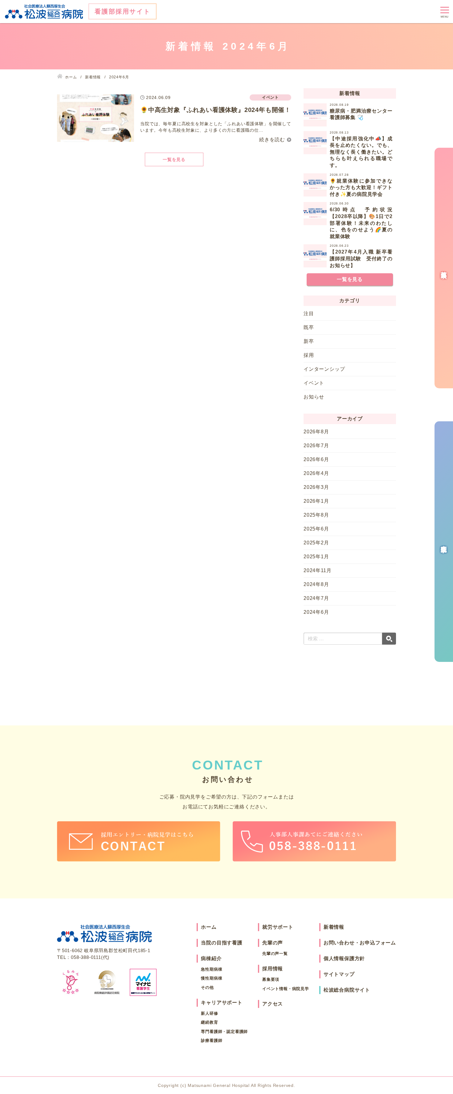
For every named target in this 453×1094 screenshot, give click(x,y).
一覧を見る (174, 159)
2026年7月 (316, 445)
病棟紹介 (211, 958)
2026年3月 (316, 487)
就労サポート (277, 927)
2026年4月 (316, 473)
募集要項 (270, 979)
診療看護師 (211, 1040)
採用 (309, 355)
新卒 (309, 341)
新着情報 (334, 927)
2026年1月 (316, 501)
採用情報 (272, 968)
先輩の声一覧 (275, 953)
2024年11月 (317, 570)
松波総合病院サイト (347, 990)
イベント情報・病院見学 (285, 988)
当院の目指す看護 (221, 942)
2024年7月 (316, 598)
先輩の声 (272, 942)
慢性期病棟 (211, 978)
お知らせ (314, 396)
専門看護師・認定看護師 (224, 1031)
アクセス (272, 1003)
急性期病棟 (211, 969)
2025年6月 (316, 528)
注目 (309, 313)
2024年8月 (316, 584)
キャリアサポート (221, 1002)
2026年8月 (316, 431)
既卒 (309, 327)
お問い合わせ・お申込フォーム (360, 942)
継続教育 (209, 1022)
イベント (314, 383)
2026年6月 (316, 459)
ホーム (208, 927)
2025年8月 (316, 515)
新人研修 (209, 1013)
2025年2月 (316, 542)
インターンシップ (324, 369)
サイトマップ (339, 974)
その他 (207, 987)
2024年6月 (316, 612)
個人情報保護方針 (344, 958)
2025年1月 (316, 556)
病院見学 (443, 541)
